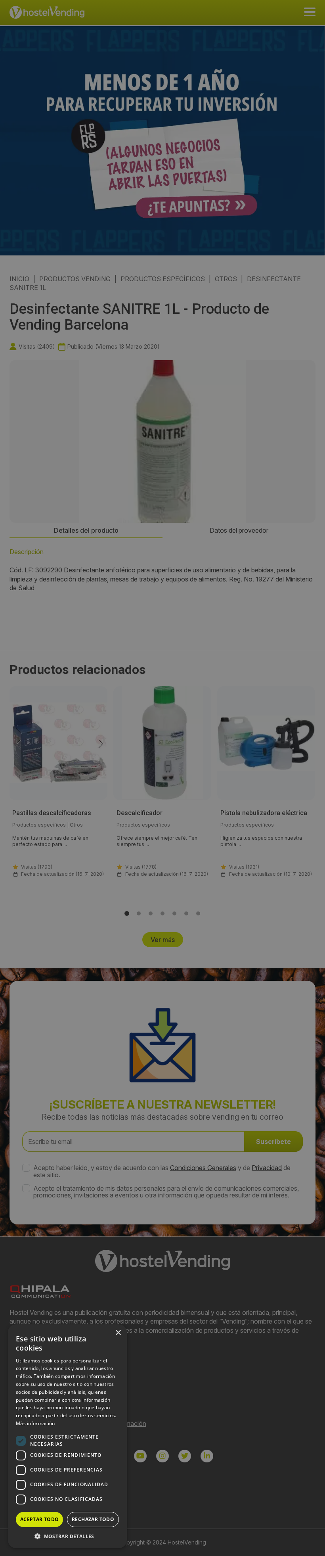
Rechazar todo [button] (93, 1519)
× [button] (118, 1333)
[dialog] (162, 778)
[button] (67, 1536)
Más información (35, 1423)
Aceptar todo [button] (39, 1519)
